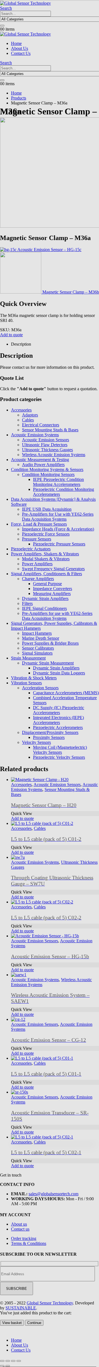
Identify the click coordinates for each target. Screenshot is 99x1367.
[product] (55, 1137)
